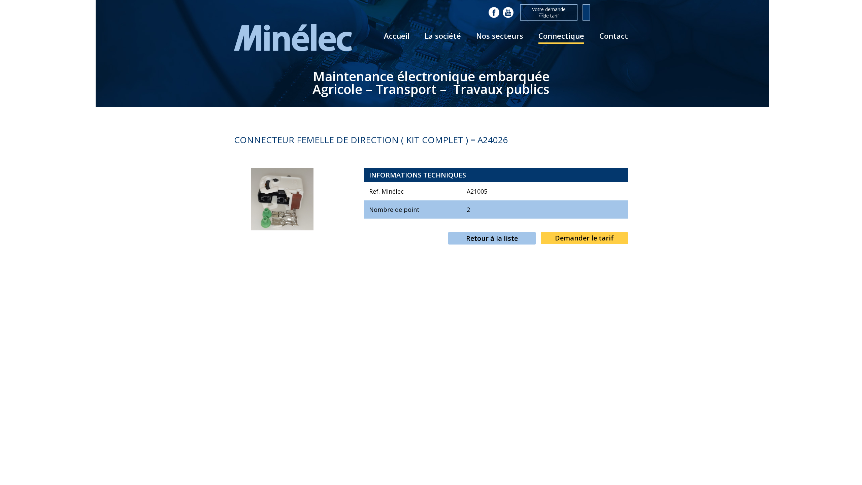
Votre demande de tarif (549, 12)
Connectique (561, 36)
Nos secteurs (499, 36)
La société (443, 36)
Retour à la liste (492, 238)
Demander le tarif (584, 238)
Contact (613, 36)
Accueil (396, 36)
